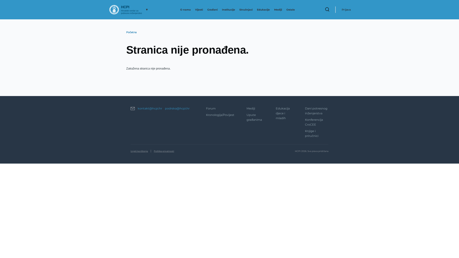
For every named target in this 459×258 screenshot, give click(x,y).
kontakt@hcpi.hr (150, 108)
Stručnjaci (246, 9)
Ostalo (290, 9)
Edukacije (263, 9)
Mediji (278, 9)
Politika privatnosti (164, 151)
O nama (185, 9)
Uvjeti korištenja (139, 151)
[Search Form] (327, 9)
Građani (212, 9)
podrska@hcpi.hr (177, 108)
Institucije (228, 9)
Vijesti (199, 9)
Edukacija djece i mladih (283, 113)
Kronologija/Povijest (220, 115)
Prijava (346, 9)
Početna (131, 32)
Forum (211, 108)
